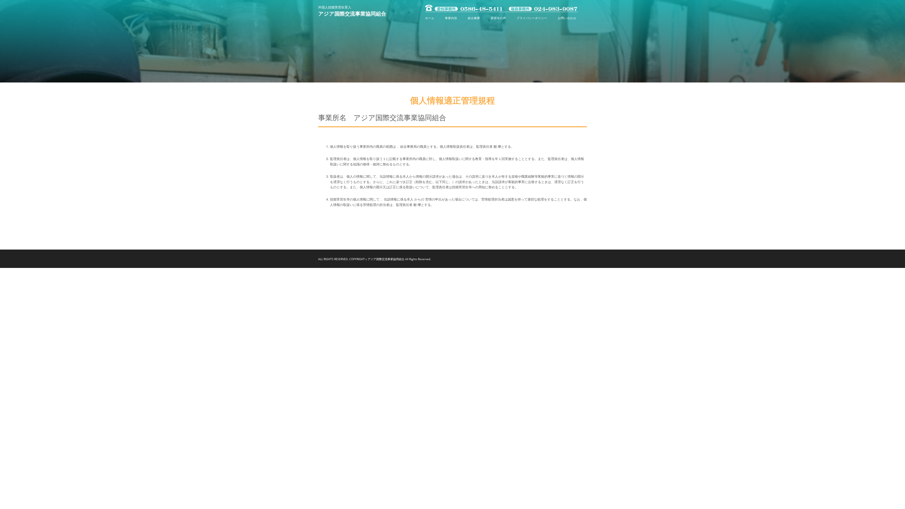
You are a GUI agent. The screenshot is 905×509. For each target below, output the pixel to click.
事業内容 (451, 18)
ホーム (429, 18)
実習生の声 (498, 18)
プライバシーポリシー (532, 18)
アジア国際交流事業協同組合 (352, 14)
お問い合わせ (567, 18)
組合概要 (474, 18)
